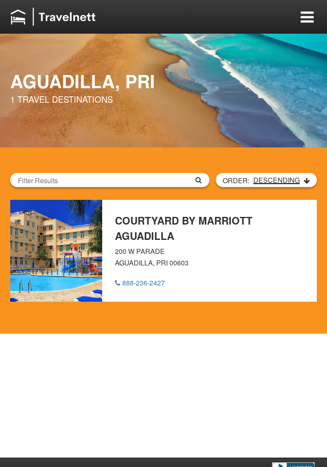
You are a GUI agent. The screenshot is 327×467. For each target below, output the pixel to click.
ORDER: (261, 180)
